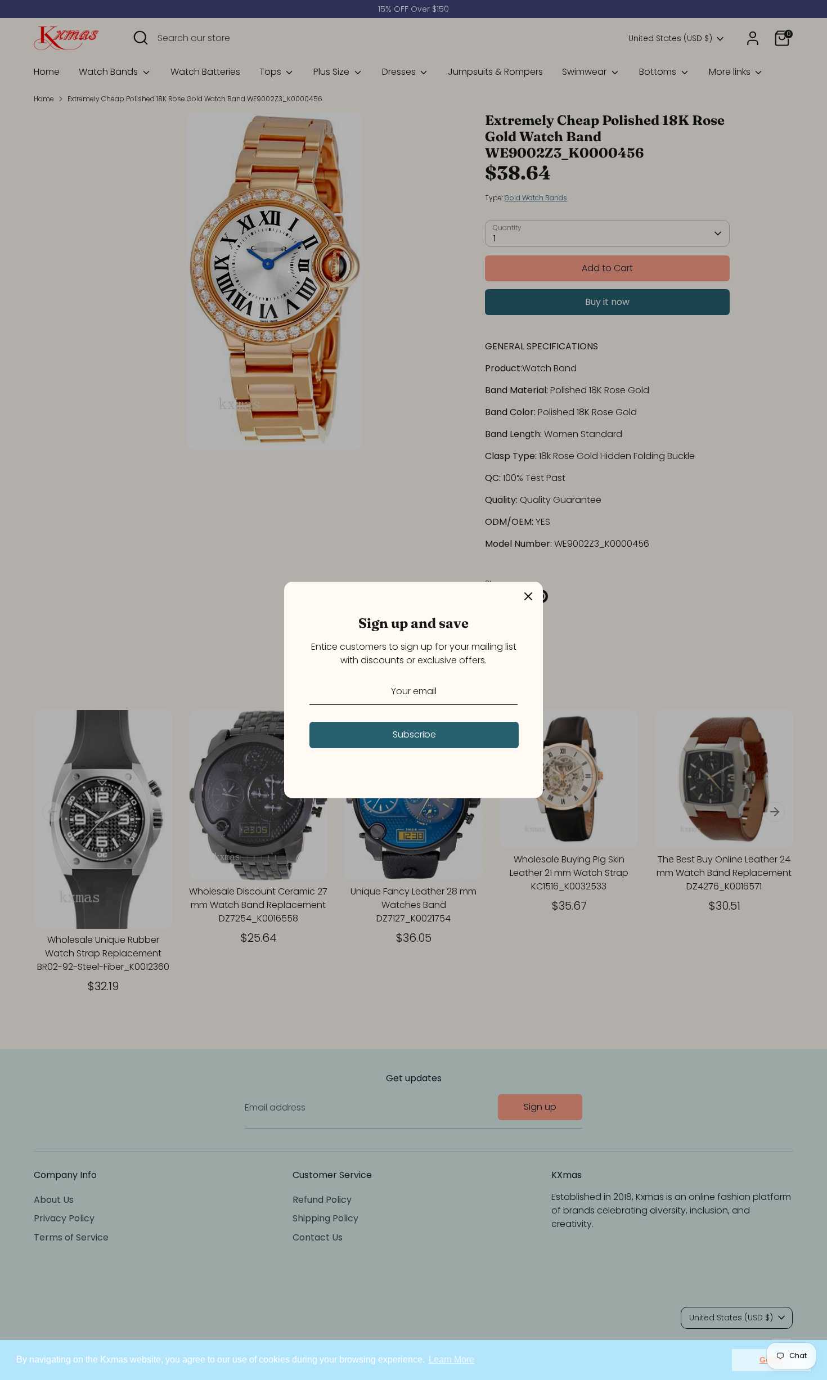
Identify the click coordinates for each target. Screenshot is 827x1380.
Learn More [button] (451, 1359)
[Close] (528, 596)
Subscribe (414, 734)
